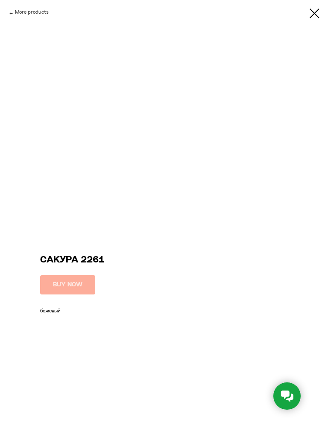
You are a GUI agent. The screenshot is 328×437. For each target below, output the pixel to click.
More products (32, 12)
